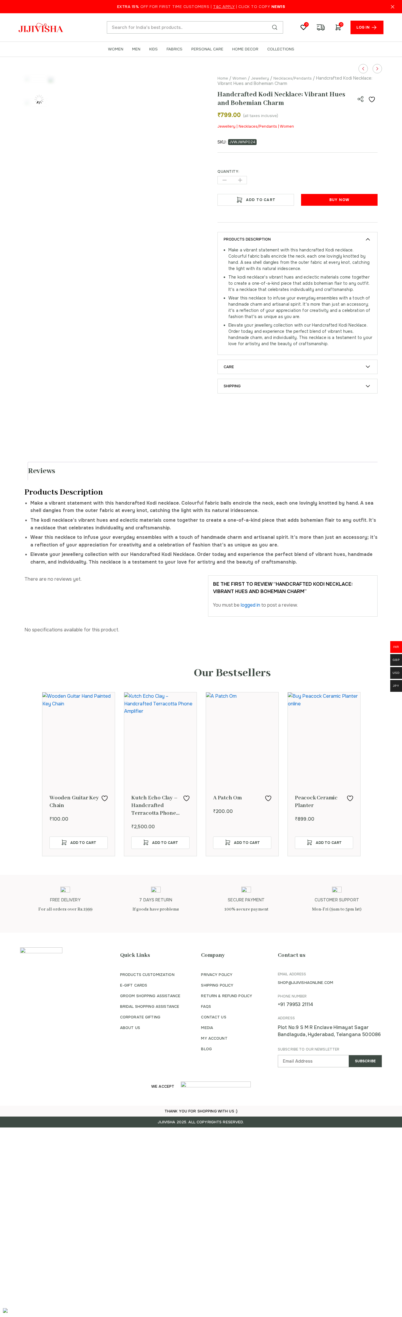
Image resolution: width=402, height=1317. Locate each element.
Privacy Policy (216, 974)
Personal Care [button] (207, 49)
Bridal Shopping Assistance (149, 1006)
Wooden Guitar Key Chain (74, 801)
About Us (130, 1027)
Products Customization (147, 974)
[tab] (203, 471)
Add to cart (260, 199)
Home (222, 78)
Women (239, 78)
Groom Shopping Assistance (150, 995)
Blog (206, 1048)
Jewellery (260, 78)
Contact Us (213, 1017)
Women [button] (115, 49)
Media (207, 1027)
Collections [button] (280, 49)
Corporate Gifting (140, 1017)
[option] (78, 774)
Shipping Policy (217, 985)
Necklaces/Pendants (292, 78)
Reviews (41, 471)
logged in (250, 605)
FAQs (206, 1006)
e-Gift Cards (133, 985)
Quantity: (228, 171)
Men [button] (136, 49)
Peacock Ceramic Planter (316, 801)
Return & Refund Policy (226, 995)
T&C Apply (224, 7)
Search (274, 27)
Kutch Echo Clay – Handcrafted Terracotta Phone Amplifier (154, 805)
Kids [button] (153, 49)
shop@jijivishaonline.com (305, 982)
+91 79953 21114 (295, 1004)
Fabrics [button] (174, 49)
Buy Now (339, 199)
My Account (214, 1038)
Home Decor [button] (245, 49)
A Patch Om (227, 797)
